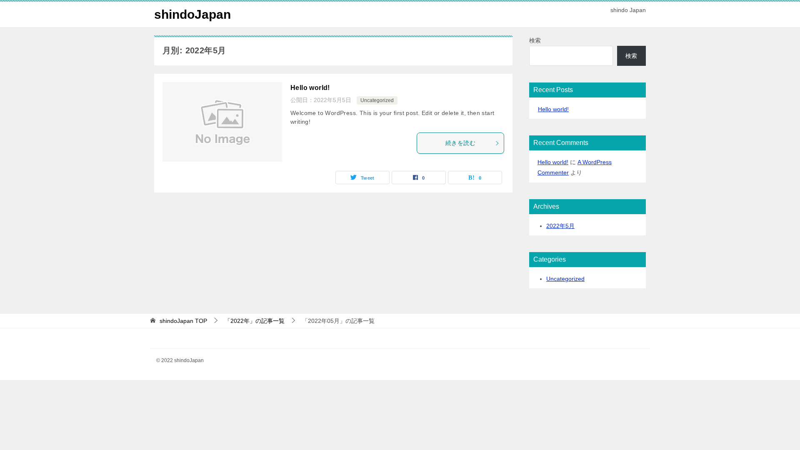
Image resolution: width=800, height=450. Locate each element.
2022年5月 (560, 225)
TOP (183, 321)
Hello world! (310, 87)
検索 (535, 40)
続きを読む (460, 143)
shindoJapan (192, 14)
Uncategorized (377, 100)
